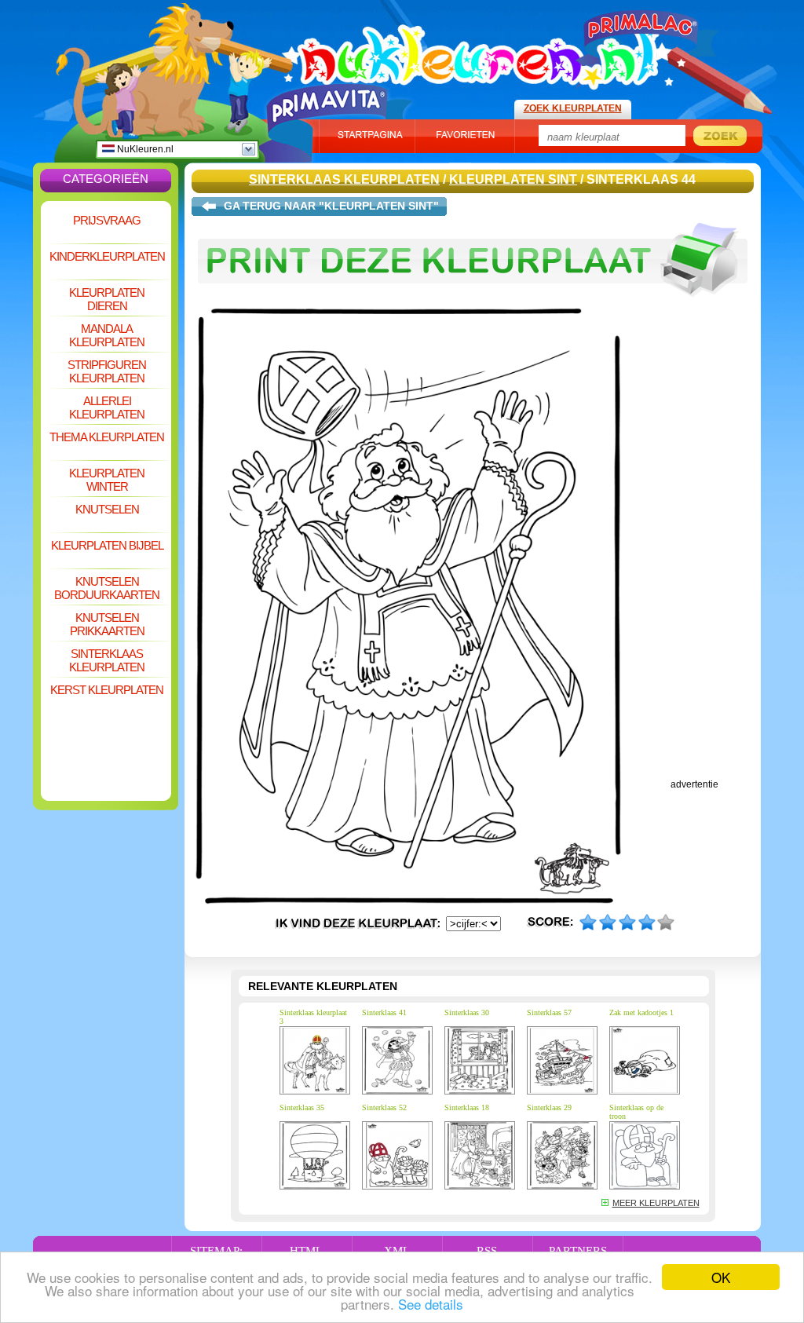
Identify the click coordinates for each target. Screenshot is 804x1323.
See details (430, 1304)
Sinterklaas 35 (302, 1107)
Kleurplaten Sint (513, 179)
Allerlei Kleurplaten (106, 407)
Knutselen (107, 509)
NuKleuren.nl (144, 149)
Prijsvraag (107, 220)
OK (720, 1277)
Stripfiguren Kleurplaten (107, 371)
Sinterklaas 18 (466, 1107)
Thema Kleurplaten (106, 437)
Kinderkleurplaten (107, 256)
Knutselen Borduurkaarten (106, 588)
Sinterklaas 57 (549, 1012)
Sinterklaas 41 (384, 1012)
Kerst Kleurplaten (106, 689)
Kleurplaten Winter (106, 479)
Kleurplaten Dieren (106, 299)
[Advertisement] (106, 750)
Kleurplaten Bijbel (107, 545)
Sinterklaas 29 (549, 1107)
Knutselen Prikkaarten (107, 624)
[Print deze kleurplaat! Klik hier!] (472, 304)
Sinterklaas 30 (466, 1012)
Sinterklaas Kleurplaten (106, 660)
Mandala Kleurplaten (106, 335)
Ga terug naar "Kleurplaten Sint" (331, 205)
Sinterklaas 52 (384, 1107)
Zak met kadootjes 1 (641, 1012)
